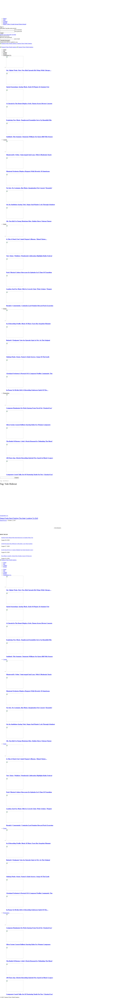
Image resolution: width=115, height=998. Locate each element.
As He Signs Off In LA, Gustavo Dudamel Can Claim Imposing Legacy (17, 549)
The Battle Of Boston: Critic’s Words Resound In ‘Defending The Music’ (29, 441)
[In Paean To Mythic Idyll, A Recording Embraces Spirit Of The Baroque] (14, 387)
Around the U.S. (7, 55)
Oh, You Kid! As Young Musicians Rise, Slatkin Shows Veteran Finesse (28, 221)
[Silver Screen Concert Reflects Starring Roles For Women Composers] (14, 421)
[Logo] (8, 47)
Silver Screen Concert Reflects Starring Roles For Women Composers (28, 425)
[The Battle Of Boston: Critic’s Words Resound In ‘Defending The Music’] (14, 438)
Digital (4, 308)
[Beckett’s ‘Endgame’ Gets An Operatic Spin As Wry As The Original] (14, 337)
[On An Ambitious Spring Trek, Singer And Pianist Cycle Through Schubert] (14, 201)
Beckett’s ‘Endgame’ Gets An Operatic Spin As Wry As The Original (28, 340)
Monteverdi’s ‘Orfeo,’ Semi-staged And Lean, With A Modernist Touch (28, 155)
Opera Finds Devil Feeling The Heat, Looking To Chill (19, 518)
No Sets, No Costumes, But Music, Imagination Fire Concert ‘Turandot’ (29, 188)
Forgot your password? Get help (8, 34)
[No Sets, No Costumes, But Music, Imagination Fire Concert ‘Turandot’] (14, 185)
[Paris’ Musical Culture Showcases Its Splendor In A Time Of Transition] (14, 269)
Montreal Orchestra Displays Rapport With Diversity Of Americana (28, 171)
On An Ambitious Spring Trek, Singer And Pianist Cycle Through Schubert (30, 204)
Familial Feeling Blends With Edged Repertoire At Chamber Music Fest (17, 537)
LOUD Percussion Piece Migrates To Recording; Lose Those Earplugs (16, 543)
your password (18, 31)
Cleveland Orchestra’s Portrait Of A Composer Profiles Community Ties (29, 373)
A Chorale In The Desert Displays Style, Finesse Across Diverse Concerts (29, 103)
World (4, 224)
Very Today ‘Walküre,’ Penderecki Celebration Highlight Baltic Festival (29, 256)
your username (18, 29)
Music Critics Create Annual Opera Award (14, 24)
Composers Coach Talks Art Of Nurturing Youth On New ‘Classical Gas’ (29, 474)
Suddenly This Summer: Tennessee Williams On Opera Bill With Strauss (29, 137)
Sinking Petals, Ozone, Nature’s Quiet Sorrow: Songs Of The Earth (27, 357)
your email (17, 39)
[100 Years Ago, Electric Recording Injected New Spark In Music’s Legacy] (14, 455)
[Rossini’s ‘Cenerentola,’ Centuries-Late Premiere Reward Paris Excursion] (14, 302)
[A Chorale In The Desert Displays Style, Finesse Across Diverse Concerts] (14, 100)
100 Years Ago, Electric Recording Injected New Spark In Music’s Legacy (29, 458)
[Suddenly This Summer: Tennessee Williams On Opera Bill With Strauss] (14, 133)
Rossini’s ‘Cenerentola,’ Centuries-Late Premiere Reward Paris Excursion (29, 305)
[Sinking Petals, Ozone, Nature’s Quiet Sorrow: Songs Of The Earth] (14, 353)
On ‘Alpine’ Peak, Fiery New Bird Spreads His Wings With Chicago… (28, 70)
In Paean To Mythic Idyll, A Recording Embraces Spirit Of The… (27, 390)
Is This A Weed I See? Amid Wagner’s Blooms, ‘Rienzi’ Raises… (26, 239)
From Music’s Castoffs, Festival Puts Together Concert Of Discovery (16, 556)
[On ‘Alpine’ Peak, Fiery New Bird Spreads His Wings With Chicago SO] (14, 67)
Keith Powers (3, 520)
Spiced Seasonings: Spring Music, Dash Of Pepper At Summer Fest (27, 87)
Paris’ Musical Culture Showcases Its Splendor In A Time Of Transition (29, 272)
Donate (5, 23)
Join (4, 20)
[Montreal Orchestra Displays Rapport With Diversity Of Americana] (14, 168)
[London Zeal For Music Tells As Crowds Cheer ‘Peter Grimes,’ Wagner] (14, 286)
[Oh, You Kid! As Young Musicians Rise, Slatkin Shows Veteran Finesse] (14, 218)
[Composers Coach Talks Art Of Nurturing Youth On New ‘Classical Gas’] (14, 471)
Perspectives (6, 393)
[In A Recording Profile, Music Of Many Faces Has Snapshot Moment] (14, 320)
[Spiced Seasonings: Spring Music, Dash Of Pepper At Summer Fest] (14, 84)
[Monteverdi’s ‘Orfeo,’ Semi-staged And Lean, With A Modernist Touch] (14, 151)
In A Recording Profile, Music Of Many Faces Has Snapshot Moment (28, 323)
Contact (5, 21)
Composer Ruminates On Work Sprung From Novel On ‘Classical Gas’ (29, 408)
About (4, 18)
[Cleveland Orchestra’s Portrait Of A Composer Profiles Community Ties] (14, 370)
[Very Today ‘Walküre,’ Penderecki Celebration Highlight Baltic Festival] (14, 252)
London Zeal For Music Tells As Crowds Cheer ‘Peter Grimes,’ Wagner (29, 289)
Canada (5, 139)
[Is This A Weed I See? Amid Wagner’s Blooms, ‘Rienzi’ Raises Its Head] (14, 236)
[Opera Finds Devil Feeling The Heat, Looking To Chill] (29, 501)
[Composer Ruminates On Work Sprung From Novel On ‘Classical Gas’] (14, 405)
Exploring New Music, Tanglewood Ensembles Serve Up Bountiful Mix (29, 120)
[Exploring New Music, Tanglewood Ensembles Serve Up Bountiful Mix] (14, 117)
